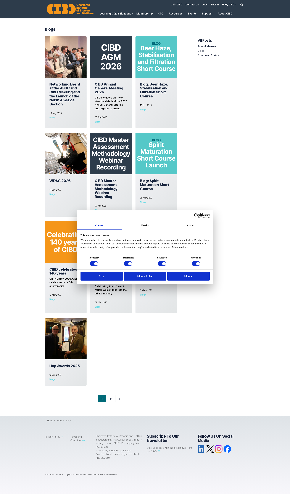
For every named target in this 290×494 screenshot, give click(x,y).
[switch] (128, 263)
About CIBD (225, 13)
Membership (144, 13)
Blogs (52, 117)
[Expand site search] (242, 4)
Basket (215, 4)
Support (207, 13)
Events (192, 13)
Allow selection (145, 276)
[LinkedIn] (201, 449)
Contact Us (192, 4)
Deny (101, 276)
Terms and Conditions (76, 438)
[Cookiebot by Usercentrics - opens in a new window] (196, 215)
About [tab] (190, 225)
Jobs (205, 4)
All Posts (205, 40)
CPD (161, 13)
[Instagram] (218, 449)
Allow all (188, 276)
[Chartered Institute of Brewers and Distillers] (70, 9)
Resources (176, 13)
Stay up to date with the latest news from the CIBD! (169, 449)
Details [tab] (145, 225)
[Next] (173, 398)
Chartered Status (208, 55)
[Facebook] (227, 449)
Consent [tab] (99, 225)
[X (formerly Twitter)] (210, 449)
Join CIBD (176, 4)
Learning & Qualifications (115, 13)
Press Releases (207, 46)
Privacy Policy (52, 436)
